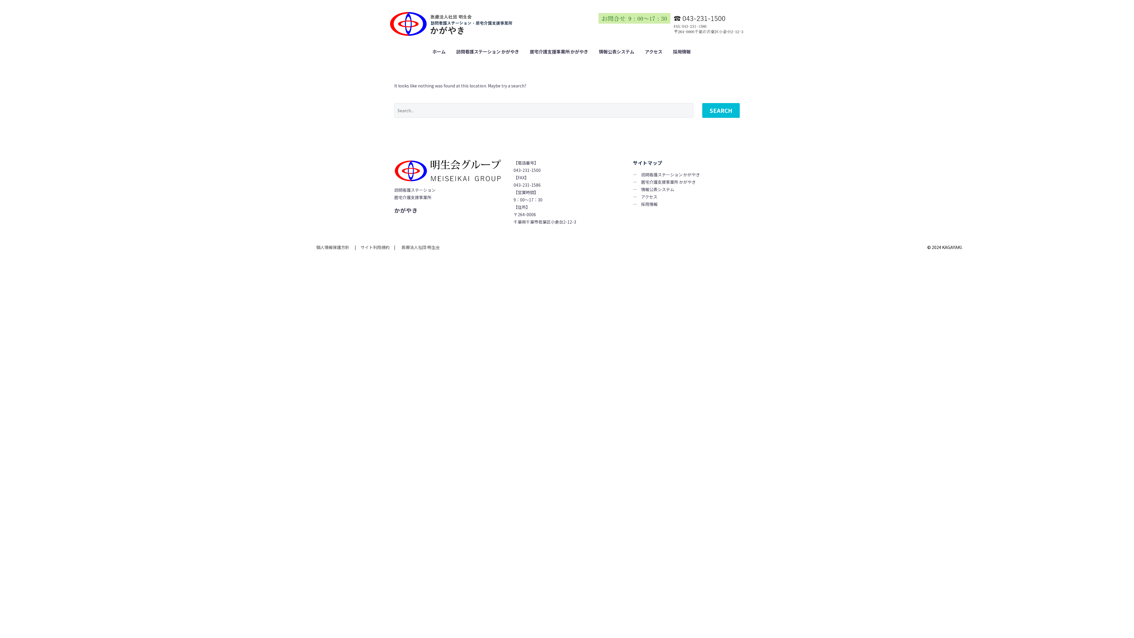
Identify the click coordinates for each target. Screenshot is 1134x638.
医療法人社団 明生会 (420, 247)
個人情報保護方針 (333, 247)
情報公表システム (616, 52)
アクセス (653, 52)
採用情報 (682, 52)
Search (721, 110)
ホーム (439, 52)
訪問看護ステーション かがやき (487, 52)
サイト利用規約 (375, 247)
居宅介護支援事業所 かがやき (559, 52)
